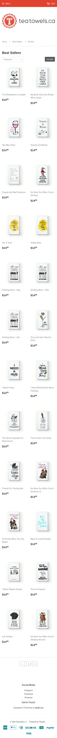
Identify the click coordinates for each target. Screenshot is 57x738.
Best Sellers (17, 41)
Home (4, 41)
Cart (53, 3)
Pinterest (28, 697)
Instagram (28, 690)
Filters (50, 59)
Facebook (28, 693)
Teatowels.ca (21, 721)
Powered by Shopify (37, 721)
